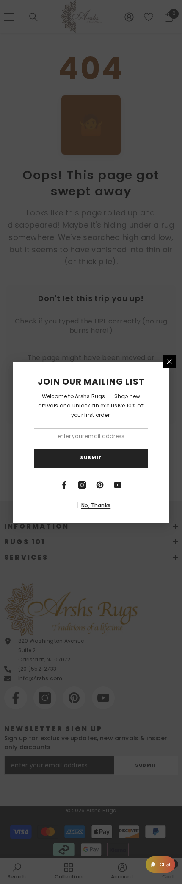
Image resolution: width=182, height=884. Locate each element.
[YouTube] (118, 485)
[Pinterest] (100, 485)
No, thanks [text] (95, 505)
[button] (160, 864)
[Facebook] (64, 485)
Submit (91, 457)
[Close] (169, 361)
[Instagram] (82, 485)
